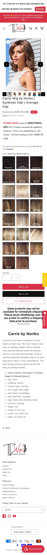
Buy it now (23, 294)
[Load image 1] (10, 94)
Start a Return (9, 498)
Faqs (5, 475)
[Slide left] (5, 94)
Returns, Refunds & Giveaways (16, 488)
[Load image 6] (34, 94)
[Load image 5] (29, 94)
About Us (6, 472)
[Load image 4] (24, 94)
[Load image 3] (19, 94)
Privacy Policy (8, 485)
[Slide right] (43, 94)
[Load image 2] (15, 94)
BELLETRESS (39, 9)
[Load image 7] (39, 94)
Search (6, 466)
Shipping (5, 115)
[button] (4, 28)
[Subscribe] (41, 510)
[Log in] (36, 28)
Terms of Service (10, 494)
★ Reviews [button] (45, 280)
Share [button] (7, 428)
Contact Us (7, 469)
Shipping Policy (9, 491)
